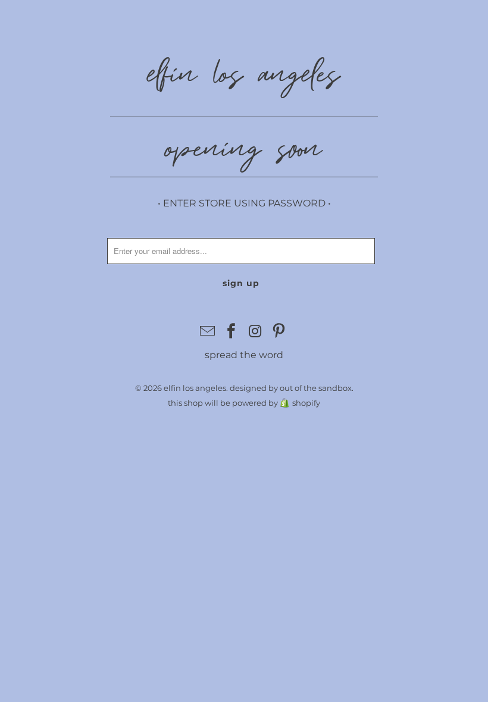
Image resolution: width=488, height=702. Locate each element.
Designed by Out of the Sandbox (291, 388)
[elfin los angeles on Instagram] (255, 332)
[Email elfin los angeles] (208, 332)
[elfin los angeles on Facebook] (231, 332)
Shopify (306, 403)
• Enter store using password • (244, 203)
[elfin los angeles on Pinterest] (279, 332)
